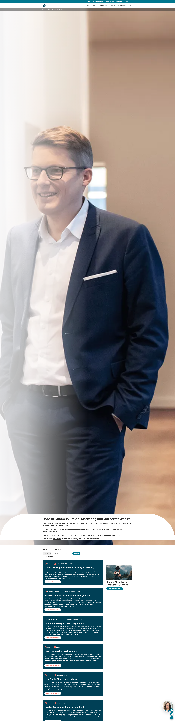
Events (112, 1)
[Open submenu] (91, 6)
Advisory (112, 5)
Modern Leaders (119, 1)
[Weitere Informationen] (119, 572)
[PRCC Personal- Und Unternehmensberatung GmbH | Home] (46, 5)
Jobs (130, 5)
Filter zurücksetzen (48, 556)
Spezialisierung (99, 1)
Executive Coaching (53, 9)
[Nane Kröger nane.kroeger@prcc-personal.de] (171, 714)
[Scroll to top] (171, 717)
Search (88, 5)
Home (43, 9)
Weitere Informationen (52, 582)
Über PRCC (91, 1)
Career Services (121, 5)
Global (126, 1)
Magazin (107, 1)
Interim (95, 5)
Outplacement (103, 5)
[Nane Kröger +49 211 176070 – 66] (171, 710)
